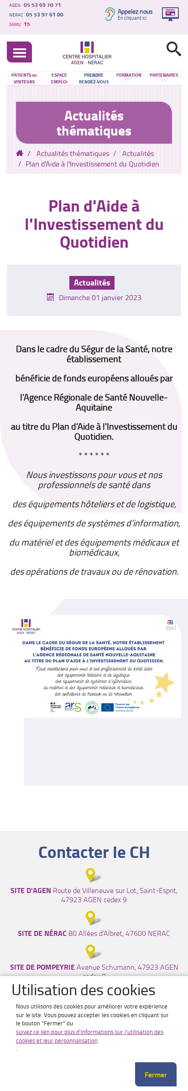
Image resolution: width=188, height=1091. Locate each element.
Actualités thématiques (73, 153)
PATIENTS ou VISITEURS (24, 78)
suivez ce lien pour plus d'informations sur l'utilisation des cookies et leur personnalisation (89, 1036)
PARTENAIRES (164, 75)
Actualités (138, 153)
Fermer (156, 1074)
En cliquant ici (132, 18)
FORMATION (128, 75)
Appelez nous (135, 11)
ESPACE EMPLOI (59, 78)
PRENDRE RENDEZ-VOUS (94, 78)
